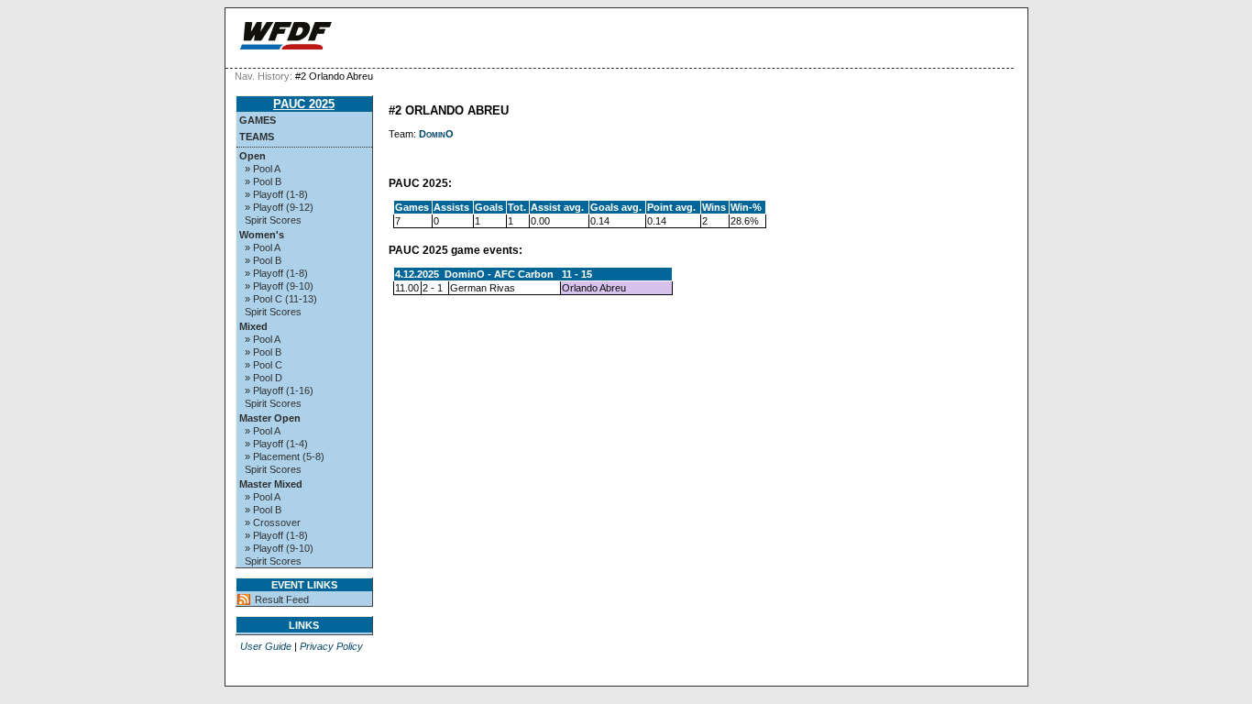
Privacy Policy (331, 646)
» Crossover (273, 522)
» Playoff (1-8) (276, 194)
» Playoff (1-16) (279, 390)
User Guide (265, 646)
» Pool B (263, 181)
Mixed (253, 326)
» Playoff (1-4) (276, 443)
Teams (256, 136)
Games (257, 120)
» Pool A (262, 168)
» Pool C (263, 364)
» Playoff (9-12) (279, 207)
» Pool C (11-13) (281, 298)
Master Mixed (270, 484)
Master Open (270, 418)
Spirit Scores (273, 220)
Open (252, 155)
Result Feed (282, 599)
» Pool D (263, 377)
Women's (261, 234)
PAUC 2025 (304, 104)
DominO (436, 133)
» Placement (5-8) (284, 456)
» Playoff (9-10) (279, 286)
